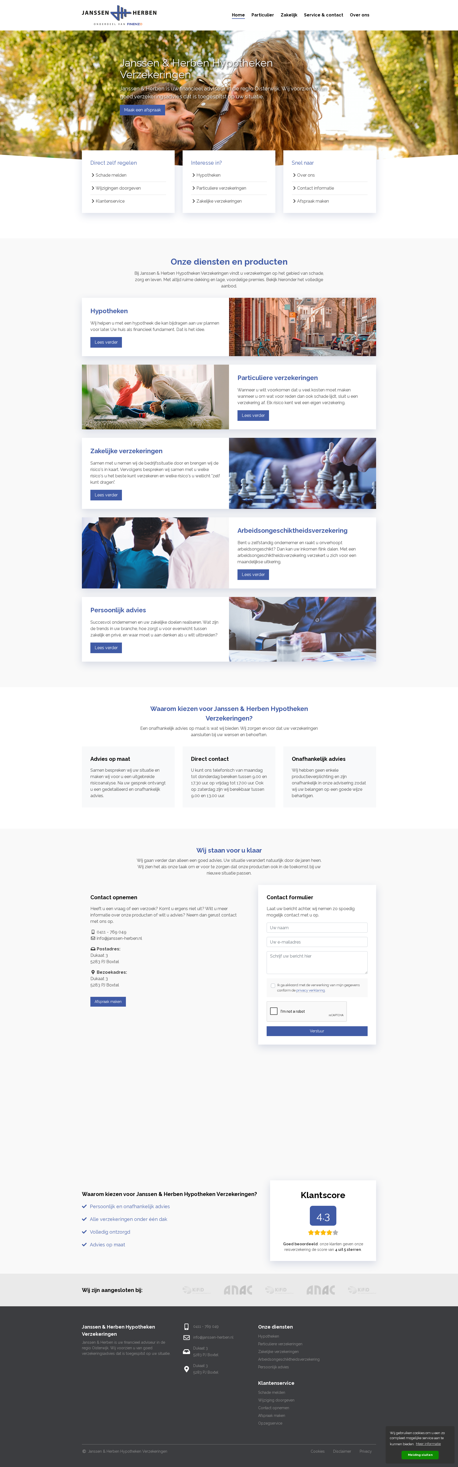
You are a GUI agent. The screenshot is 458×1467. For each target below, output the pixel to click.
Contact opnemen (273, 1408)
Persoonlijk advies (273, 1367)
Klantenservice (110, 201)
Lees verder (106, 342)
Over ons (359, 15)
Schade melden (111, 175)
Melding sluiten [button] (420, 1455)
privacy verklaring (310, 990)
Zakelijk (289, 15)
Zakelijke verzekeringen (219, 201)
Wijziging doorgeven (276, 1400)
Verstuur (317, 1031)
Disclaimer (342, 1451)
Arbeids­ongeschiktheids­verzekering (289, 1359)
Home (238, 15)
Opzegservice (270, 1423)
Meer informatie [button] (428, 1444)
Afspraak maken (313, 201)
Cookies (318, 1451)
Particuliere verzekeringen (221, 188)
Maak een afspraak (142, 109)
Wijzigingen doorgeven (118, 188)
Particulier (263, 15)
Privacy (366, 1451)
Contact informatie (315, 188)
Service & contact (323, 15)
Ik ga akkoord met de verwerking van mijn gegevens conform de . (318, 987)
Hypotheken (208, 175)
